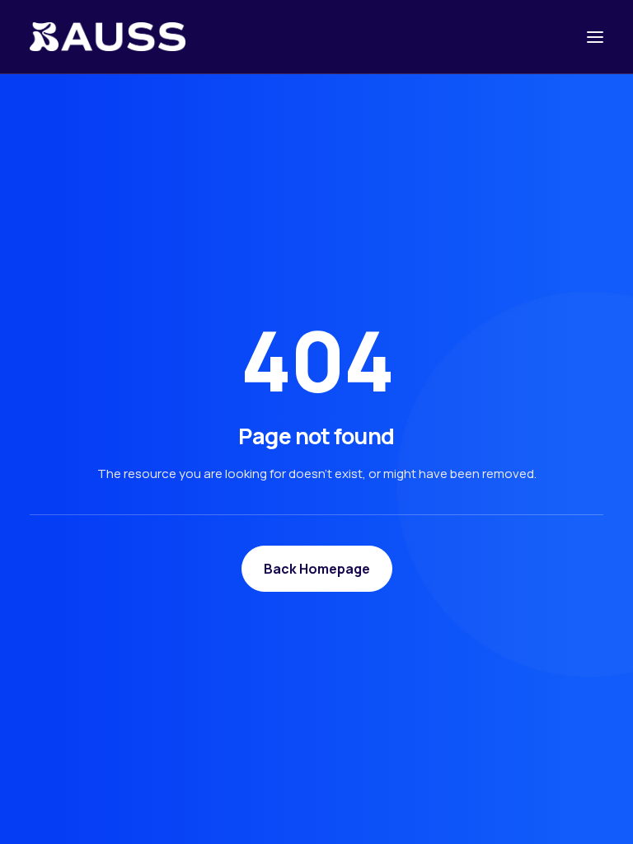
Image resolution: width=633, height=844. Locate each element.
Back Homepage (317, 569)
